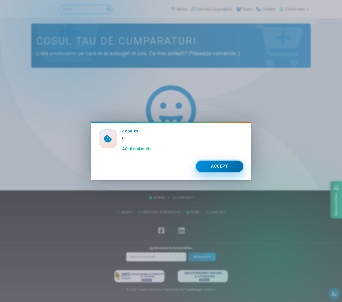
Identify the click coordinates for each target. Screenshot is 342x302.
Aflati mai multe (137, 148)
